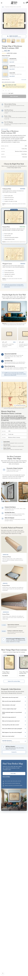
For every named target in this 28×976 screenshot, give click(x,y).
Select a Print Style (14, 96)
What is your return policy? (8, 736)
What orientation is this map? (8, 705)
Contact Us (14, 752)
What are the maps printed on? (9, 717)
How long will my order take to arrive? (10, 724)
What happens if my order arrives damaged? (12, 732)
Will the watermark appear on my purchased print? (12, 713)
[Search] (24, 3)
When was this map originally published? (11, 701)
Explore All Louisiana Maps (14, 681)
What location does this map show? (10, 697)
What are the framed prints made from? (11, 721)
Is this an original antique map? (9, 708)
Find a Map (14, 773)
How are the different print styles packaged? (12, 728)
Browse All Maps (6, 776)
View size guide (23, 79)
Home (3, 6)
